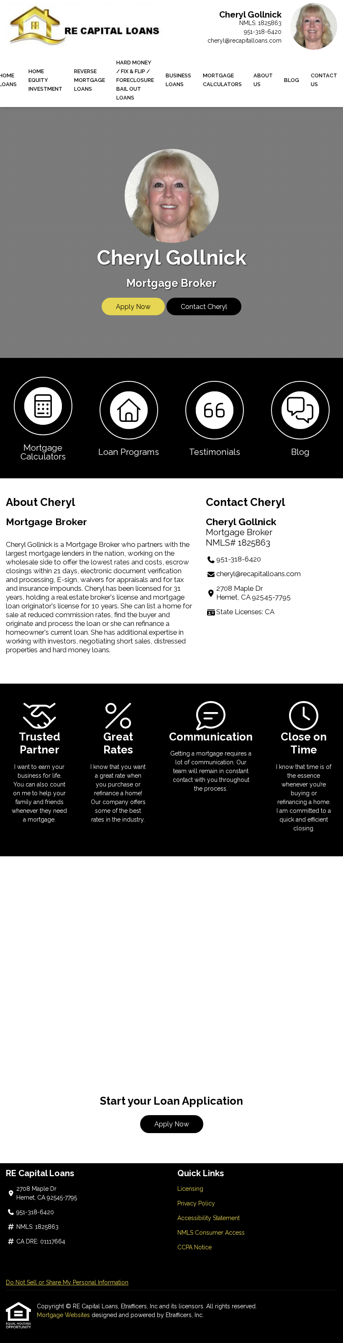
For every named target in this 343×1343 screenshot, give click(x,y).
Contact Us (324, 79)
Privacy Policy (196, 1203)
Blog (291, 80)
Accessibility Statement (208, 1218)
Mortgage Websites (64, 1315)
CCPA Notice (194, 1247)
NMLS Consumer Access (211, 1232)
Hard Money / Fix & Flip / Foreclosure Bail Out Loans (135, 80)
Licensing (190, 1188)
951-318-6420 (263, 31)
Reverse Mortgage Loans (89, 80)
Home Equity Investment (45, 80)
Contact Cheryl (204, 307)
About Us (263, 79)
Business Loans (178, 79)
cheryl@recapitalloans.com (244, 40)
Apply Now (133, 307)
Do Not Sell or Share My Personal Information (67, 1282)
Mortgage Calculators (222, 79)
